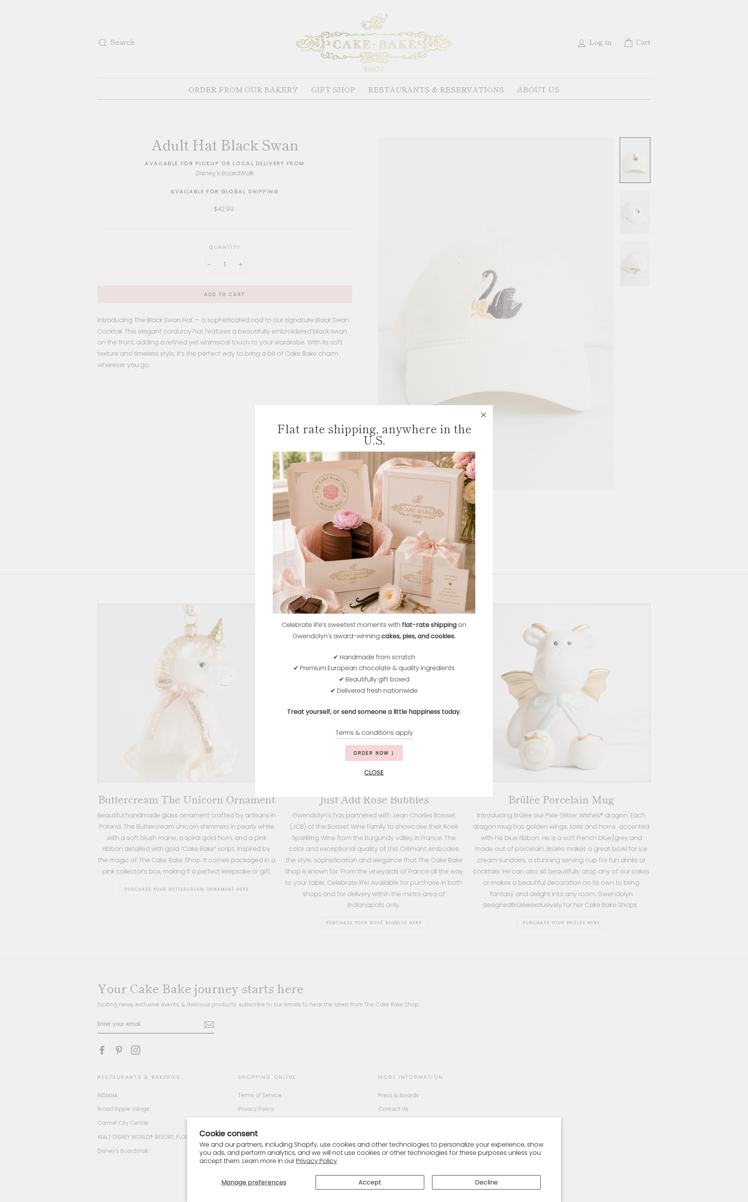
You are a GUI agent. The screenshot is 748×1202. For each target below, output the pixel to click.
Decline (486, 1182)
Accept (369, 1182)
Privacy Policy (316, 1160)
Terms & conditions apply (374, 732)
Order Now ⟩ (373, 753)
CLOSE (374, 772)
